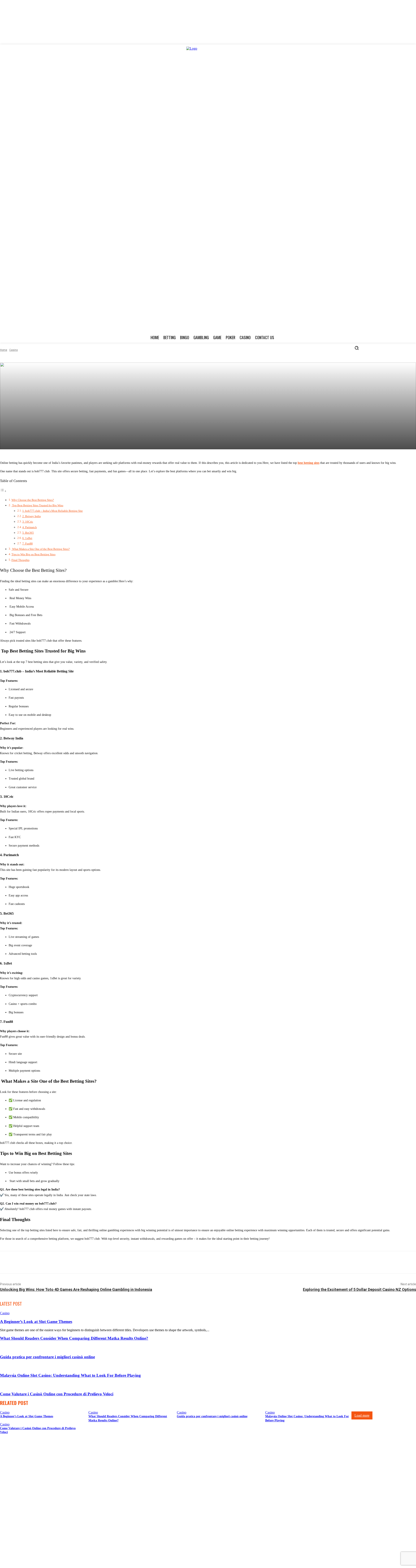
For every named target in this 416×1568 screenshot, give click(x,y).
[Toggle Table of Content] (3, 491)
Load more (361, 1415)
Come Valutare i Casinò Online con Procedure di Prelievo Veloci (56, 1394)
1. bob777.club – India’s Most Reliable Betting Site (52, 510)
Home (3, 350)
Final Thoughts (20, 560)
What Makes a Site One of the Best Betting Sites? (40, 549)
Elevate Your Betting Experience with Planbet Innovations (41, 1462)
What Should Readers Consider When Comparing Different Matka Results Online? (74, 1338)
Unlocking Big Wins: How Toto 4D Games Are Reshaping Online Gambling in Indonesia (76, 1289)
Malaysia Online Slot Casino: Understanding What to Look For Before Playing (70, 1375)
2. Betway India (31, 516)
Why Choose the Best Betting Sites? (32, 500)
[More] (256, 1262)
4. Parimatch (29, 527)
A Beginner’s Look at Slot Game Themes (36, 1321)
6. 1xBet (27, 538)
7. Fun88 (27, 543)
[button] (356, 348)
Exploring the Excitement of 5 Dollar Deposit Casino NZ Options (359, 1289)
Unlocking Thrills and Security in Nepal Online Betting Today (44, 1478)
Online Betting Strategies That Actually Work (33, 1494)
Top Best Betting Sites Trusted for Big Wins (37, 505)
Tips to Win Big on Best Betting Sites (33, 554)
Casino (13, 350)
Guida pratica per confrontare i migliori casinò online (47, 1357)
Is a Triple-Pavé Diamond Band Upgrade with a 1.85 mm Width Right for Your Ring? (59, 1515)
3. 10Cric (27, 521)
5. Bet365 (28, 532)
